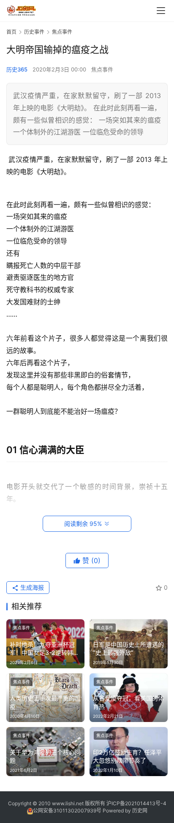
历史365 (16, 69)
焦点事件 (102, 69)
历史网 (139, 810)
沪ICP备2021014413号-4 (136, 803)
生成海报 (31, 587)
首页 (11, 32)
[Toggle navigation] (161, 10)
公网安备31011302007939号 (67, 810)
